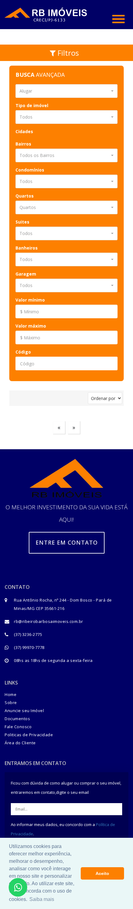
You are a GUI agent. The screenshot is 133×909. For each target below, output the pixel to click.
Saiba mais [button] (41, 899)
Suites (22, 222)
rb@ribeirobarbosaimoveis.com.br (48, 621)
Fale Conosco (18, 726)
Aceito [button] (102, 873)
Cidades (24, 131)
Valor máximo (30, 326)
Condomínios (29, 170)
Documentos (17, 718)
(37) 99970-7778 (29, 647)
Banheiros (26, 248)
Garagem (25, 274)
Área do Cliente (20, 743)
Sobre (11, 702)
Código (23, 352)
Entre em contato (67, 542)
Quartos (24, 196)
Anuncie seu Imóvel (24, 710)
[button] (66, 91)
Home (10, 694)
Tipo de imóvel (31, 105)
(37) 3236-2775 (28, 634)
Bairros (23, 144)
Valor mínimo (30, 300)
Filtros (67, 53)
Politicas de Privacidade (29, 734)
